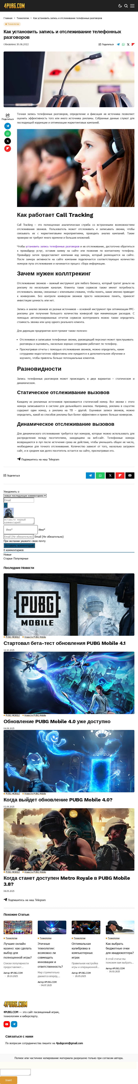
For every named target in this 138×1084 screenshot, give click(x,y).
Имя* (42, 529)
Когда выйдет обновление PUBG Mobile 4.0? (58, 800)
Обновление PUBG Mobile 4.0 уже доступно (57, 721)
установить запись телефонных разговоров (52, 246)
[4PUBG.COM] (14, 6)
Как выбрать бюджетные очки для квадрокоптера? (120, 948)
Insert (8, 1080)
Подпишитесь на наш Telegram (39, 459)
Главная (8, 18)
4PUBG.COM (16, 973)
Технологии (23, 18)
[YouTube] (7, 1024)
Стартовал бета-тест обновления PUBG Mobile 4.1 (64, 643)
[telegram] (14, 1024)
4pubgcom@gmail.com (69, 1043)
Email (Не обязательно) (49, 536)
